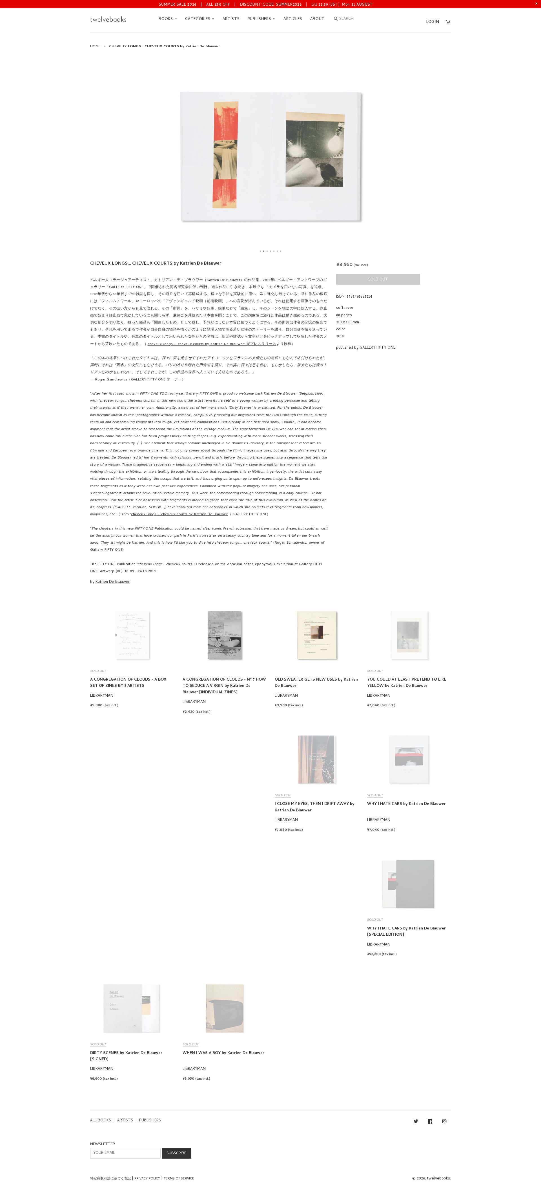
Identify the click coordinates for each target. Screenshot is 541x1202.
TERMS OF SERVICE (179, 1179)
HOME (95, 47)
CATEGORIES (198, 19)
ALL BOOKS (100, 1120)
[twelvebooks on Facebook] (430, 1122)
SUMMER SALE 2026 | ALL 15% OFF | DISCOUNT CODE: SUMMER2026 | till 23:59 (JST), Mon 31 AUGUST (266, 5)
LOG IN (432, 22)
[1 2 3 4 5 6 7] (270, 156)
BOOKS (166, 19)
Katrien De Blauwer (113, 582)
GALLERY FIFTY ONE (377, 348)
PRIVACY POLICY (147, 1179)
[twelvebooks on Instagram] (444, 1122)
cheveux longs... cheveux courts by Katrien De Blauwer (179, 514)
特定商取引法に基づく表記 (110, 1179)
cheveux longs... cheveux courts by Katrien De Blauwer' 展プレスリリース (212, 344)
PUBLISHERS (260, 19)
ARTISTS (231, 19)
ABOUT (317, 19)
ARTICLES (292, 19)
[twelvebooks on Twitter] (416, 1122)
